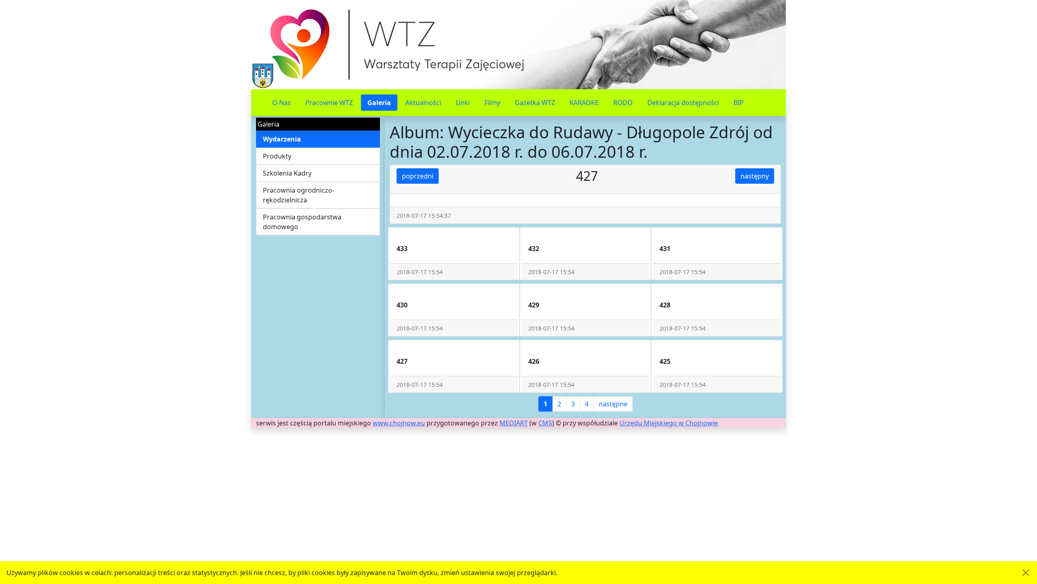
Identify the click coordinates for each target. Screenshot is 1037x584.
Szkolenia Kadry (287, 173)
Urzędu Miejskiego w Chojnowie (668, 423)
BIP (739, 102)
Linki (463, 102)
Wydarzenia (282, 139)
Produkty (277, 156)
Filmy (492, 102)
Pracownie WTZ (329, 102)
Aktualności (423, 102)
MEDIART (513, 423)
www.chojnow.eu (399, 423)
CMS (545, 423)
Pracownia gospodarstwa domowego (302, 222)
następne (613, 403)
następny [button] (754, 176)
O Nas (281, 102)
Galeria (379, 102)
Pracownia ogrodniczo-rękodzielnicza (298, 195)
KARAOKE (584, 102)
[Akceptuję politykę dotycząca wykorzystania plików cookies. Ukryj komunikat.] (1026, 573)
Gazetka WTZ (535, 102)
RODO (623, 102)
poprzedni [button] (417, 176)
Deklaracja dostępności (683, 102)
